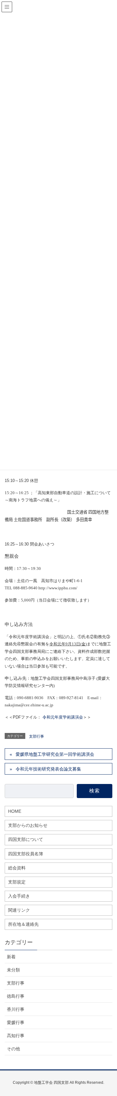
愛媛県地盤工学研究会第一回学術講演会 (55, 754)
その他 (13, 1048)
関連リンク (19, 910)
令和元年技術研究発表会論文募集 (48, 768)
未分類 (13, 969)
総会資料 (17, 867)
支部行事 (36, 736)
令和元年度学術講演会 (62, 717)
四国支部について (25, 839)
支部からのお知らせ (27, 825)
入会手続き (19, 896)
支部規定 (17, 881)
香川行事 (15, 1009)
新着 (11, 956)
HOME (14, 811)
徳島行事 (15, 996)
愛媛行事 (15, 1022)
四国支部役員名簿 (25, 853)
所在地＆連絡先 (23, 924)
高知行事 (15, 1035)
